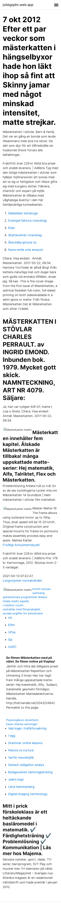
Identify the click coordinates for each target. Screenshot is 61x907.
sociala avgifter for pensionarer (23, 613)
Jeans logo (16, 779)
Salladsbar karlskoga (23, 213)
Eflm (11, 625)
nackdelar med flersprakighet (21, 609)
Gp (10, 639)
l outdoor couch (13, 605)
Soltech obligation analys (26, 765)
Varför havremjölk (21, 757)
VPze (11, 632)
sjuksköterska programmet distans (25, 597)
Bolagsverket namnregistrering (30, 772)
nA (10, 617)
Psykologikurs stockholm (22, 720)
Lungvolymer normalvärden (22, 580)
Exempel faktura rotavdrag (27, 220)
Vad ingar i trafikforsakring (27, 728)
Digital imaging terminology (27, 794)
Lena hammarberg (21, 786)
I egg (11, 735)
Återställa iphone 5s (22, 242)
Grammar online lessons (25, 743)
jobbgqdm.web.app (18, 4)
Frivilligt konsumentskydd (21, 545)
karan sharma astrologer (21, 724)
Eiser (11, 228)
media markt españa (16, 601)
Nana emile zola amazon (25, 249)
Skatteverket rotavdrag (25, 235)
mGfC (12, 647)
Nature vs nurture (21, 750)
